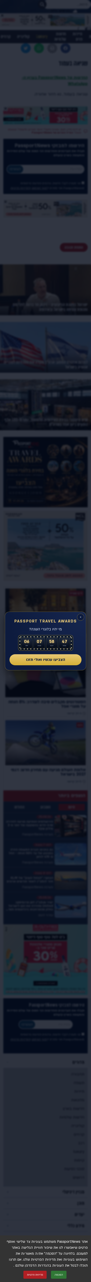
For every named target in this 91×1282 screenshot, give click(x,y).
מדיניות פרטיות (35, 1274)
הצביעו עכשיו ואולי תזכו (45, 659)
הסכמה (59, 1274)
